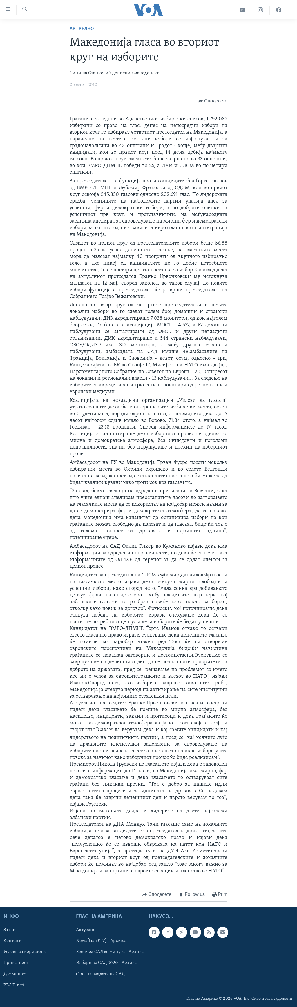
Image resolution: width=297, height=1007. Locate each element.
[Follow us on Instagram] (167, 932)
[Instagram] (260, 10)
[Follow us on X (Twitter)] (181, 932)
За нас (9, 930)
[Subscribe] (222, 932)
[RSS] (209, 932)
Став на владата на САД (100, 974)
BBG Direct (13, 985)
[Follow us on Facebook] (154, 932)
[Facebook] (279, 10)
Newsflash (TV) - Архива (101, 941)
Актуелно (82, 29)
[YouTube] (242, 10)
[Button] (213, 101)
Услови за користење (25, 952)
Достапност (15, 974)
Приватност (15, 963)
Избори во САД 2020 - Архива (106, 963)
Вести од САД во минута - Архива (110, 952)
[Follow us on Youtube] (195, 932)
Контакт (12, 941)
